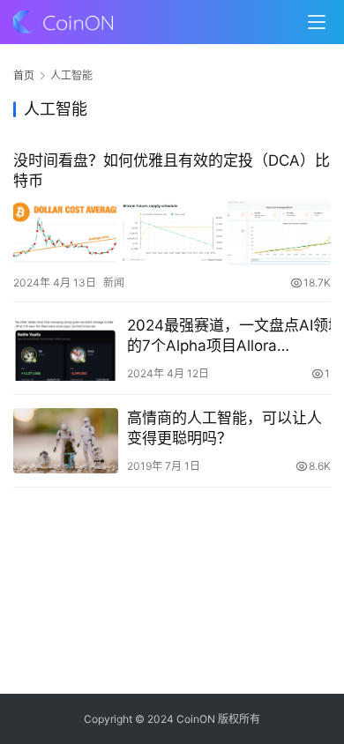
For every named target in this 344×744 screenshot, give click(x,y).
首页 (23, 75)
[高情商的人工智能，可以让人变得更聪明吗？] (65, 440)
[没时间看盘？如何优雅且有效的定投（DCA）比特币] (172, 232)
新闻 (113, 282)
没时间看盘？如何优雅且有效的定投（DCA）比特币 (171, 171)
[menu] (316, 22)
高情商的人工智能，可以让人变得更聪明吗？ (224, 428)
